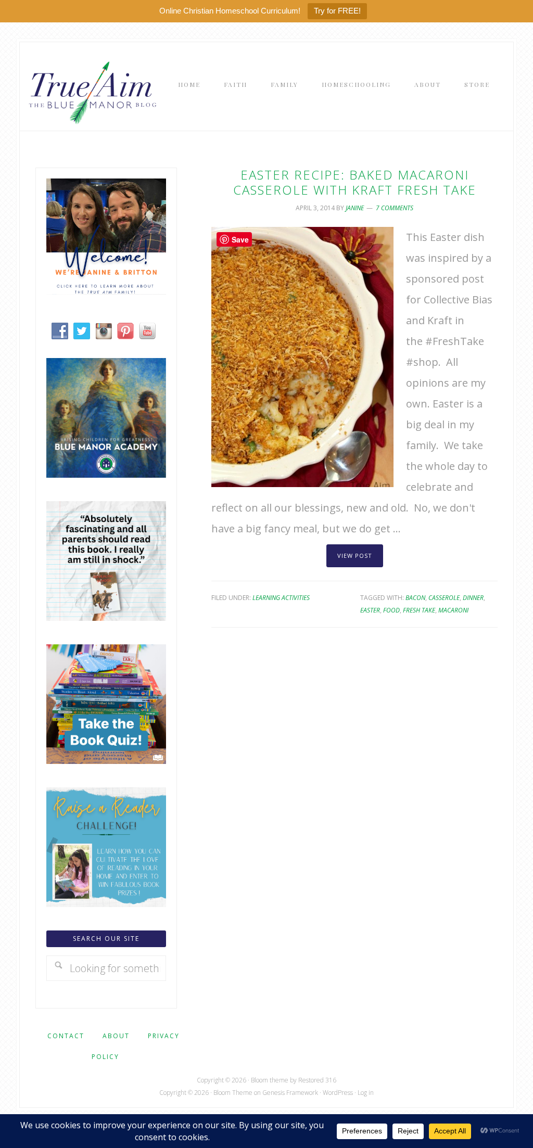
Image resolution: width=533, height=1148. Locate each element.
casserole (444, 597)
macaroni (453, 610)
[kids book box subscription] (106, 760)
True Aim (90, 92)
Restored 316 (317, 1080)
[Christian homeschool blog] (106, 291)
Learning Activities (281, 597)
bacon (415, 597)
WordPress (338, 1092)
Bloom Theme (232, 1092)
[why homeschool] (106, 617)
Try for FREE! (337, 10)
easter (370, 610)
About (116, 1035)
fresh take (419, 610)
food (391, 610)
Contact (65, 1035)
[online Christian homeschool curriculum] (106, 474)
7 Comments (394, 207)
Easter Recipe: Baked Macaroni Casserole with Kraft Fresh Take (354, 182)
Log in (366, 1092)
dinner (473, 597)
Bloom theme (269, 1080)
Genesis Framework (290, 1092)
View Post (354, 555)
